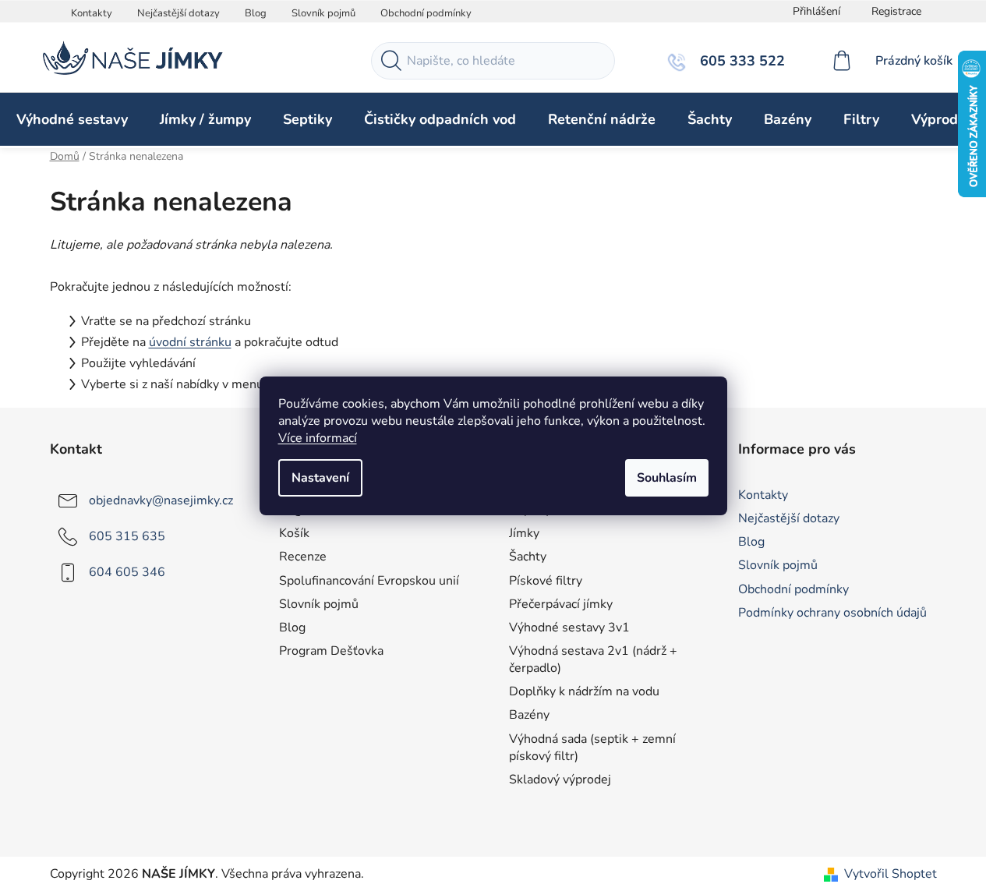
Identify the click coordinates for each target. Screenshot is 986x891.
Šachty (527, 556)
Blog (256, 13)
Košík (294, 533)
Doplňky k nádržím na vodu (584, 691)
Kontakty (91, 13)
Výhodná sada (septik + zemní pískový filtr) (592, 747)
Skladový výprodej (560, 779)
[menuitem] (72, 119)
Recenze (303, 556)
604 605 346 (127, 572)
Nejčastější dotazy (178, 13)
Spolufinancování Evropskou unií (369, 580)
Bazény (529, 714)
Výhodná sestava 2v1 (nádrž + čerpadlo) (593, 659)
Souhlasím (667, 477)
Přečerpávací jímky (561, 604)
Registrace (896, 11)
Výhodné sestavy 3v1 (569, 627)
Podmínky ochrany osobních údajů (832, 612)
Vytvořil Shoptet (890, 873)
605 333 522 (740, 60)
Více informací (317, 438)
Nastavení (320, 477)
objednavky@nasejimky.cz (161, 500)
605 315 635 (127, 536)
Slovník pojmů (323, 13)
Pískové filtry (545, 580)
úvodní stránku (190, 342)
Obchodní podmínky (426, 13)
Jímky (524, 533)
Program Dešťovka (331, 650)
